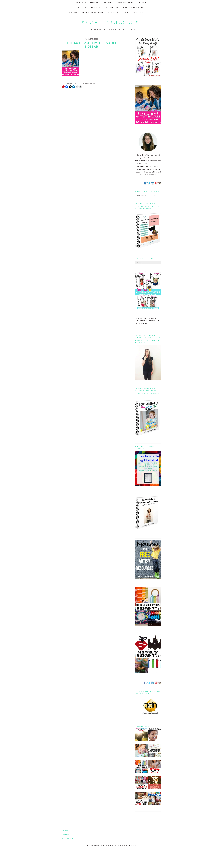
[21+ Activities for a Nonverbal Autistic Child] (154, 736)
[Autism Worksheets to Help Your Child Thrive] (154, 752)
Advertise (65, 831)
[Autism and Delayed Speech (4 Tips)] (154, 768)
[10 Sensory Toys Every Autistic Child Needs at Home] (141, 768)
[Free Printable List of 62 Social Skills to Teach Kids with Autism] (141, 784)
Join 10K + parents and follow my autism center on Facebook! (147, 320)
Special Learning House (111, 22)
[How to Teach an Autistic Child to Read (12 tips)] (141, 800)
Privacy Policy (67, 838)
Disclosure (66, 834)
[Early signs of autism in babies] (141, 752)
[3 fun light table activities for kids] (154, 784)
